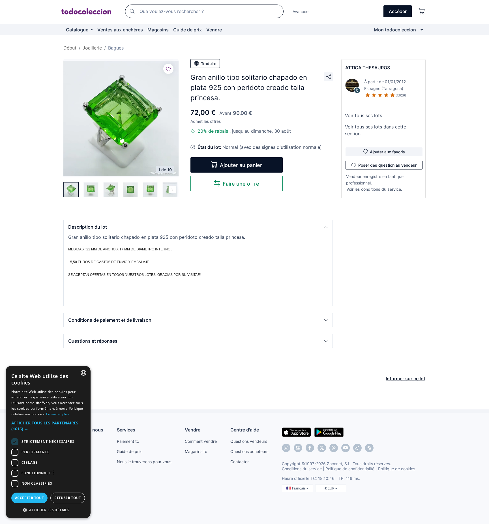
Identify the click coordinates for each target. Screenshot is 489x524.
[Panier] (422, 11)
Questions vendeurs (248, 441)
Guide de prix (187, 30)
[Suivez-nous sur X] (322, 448)
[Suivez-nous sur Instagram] (286, 448)
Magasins (158, 30)
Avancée (300, 11)
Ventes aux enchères (120, 30)
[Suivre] (168, 69)
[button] (198, 227)
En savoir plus (57, 414)
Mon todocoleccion (395, 30)
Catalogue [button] (77, 30)
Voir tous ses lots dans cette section (375, 130)
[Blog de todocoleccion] (369, 448)
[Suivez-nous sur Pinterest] (333, 448)
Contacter (239, 461)
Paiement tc (128, 441)
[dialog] (48, 442)
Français (299, 488)
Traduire (208, 63)
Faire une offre (241, 184)
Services (126, 430)
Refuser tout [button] (67, 497)
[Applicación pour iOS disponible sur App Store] (296, 432)
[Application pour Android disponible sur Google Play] (329, 432)
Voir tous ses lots (363, 115)
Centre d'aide (244, 430)
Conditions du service (302, 468)
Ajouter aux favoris (387, 151)
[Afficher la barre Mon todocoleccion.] (421, 29)
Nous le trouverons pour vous (144, 461)
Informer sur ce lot (405, 378)
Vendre (214, 30)
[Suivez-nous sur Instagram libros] (298, 448)
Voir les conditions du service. (374, 189)
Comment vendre (201, 441)
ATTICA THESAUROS (367, 67)
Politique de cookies (396, 468)
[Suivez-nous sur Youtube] (345, 448)
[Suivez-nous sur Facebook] (310, 448)
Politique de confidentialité (349, 468)
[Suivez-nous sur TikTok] (357, 448)
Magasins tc (196, 451)
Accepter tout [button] (29, 497)
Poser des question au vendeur (387, 165)
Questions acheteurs (249, 451)
